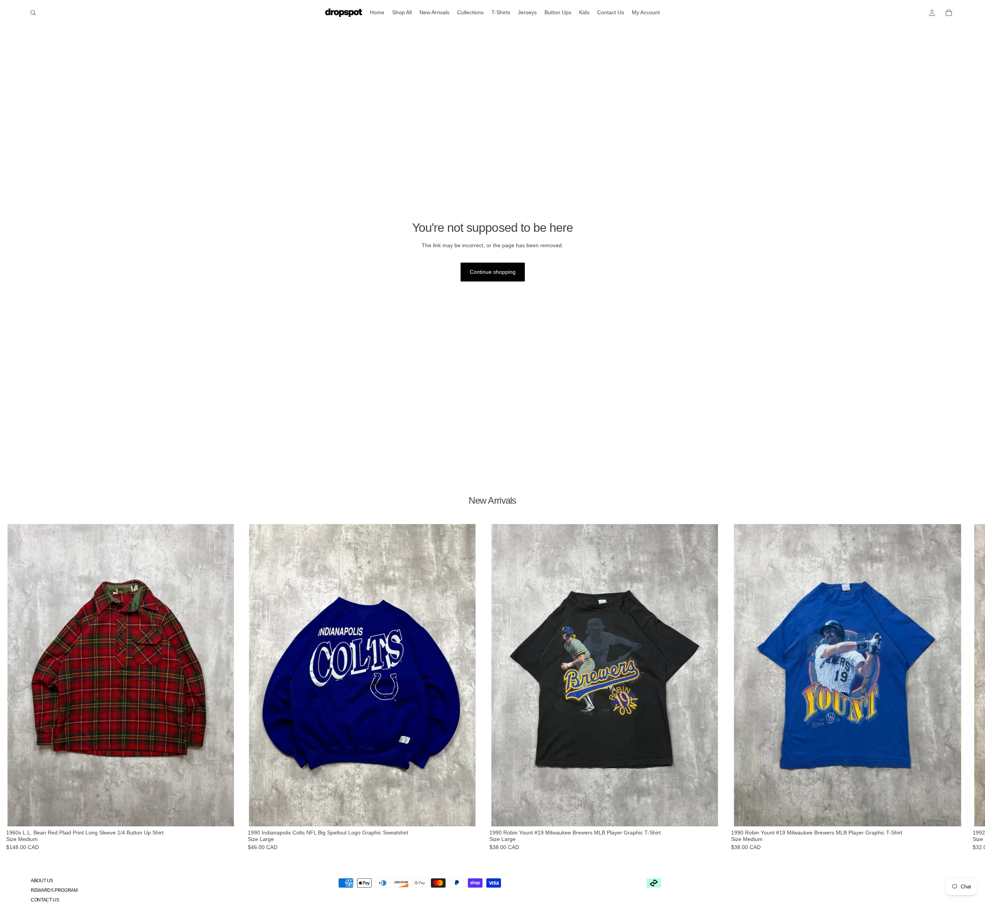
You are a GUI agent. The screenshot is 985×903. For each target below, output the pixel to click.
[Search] (33, 12)
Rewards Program (54, 890)
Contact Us (45, 900)
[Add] (230, 814)
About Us (42, 880)
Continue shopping (493, 272)
